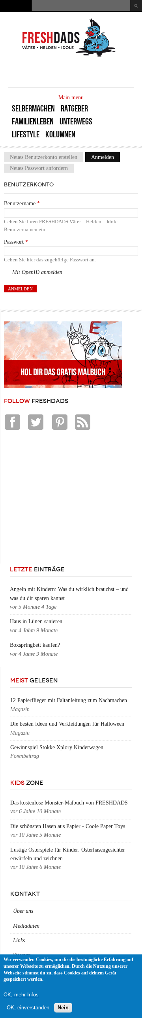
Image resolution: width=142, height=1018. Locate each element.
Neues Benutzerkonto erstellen (43, 157)
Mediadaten (26, 926)
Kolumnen (60, 134)
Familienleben (33, 121)
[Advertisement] (63, 495)
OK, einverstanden (28, 1008)
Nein (63, 1008)
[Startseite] (69, 56)
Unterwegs (76, 121)
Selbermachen (33, 108)
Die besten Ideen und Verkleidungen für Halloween (67, 724)
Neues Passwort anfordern (39, 168)
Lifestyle (25, 134)
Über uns (23, 911)
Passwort (16, 242)
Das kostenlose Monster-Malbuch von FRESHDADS (69, 803)
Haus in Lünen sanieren (36, 621)
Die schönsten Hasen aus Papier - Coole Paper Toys (67, 826)
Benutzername (22, 203)
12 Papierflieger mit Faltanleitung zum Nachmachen (68, 700)
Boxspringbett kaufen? (35, 645)
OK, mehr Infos (21, 995)
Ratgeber (74, 108)
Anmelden (105, 157)
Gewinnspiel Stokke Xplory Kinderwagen (56, 747)
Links (19, 940)
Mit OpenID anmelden (37, 272)
